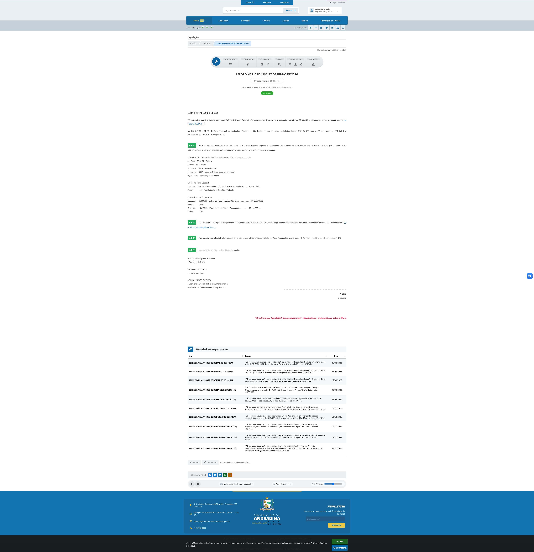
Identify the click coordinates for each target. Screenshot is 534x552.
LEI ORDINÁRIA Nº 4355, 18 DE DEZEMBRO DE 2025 (211, 417)
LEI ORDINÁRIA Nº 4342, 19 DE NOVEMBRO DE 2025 (212, 427)
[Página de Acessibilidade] (343, 27)
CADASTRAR (336, 525)
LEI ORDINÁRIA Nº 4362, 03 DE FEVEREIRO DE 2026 (211, 390)
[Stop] (198, 484)
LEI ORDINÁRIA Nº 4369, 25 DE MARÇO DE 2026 (210, 363)
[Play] (192, 484)
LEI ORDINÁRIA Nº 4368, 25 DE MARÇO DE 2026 (210, 371)
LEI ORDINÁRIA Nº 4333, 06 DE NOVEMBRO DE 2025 (212, 448)
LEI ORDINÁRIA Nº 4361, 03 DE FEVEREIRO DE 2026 (211, 400)
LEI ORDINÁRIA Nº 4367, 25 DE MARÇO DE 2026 (210, 380)
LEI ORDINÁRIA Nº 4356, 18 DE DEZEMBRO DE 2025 (211, 408)
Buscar (289, 10)
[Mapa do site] (337, 27)
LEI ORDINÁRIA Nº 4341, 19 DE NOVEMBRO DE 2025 (212, 437)
